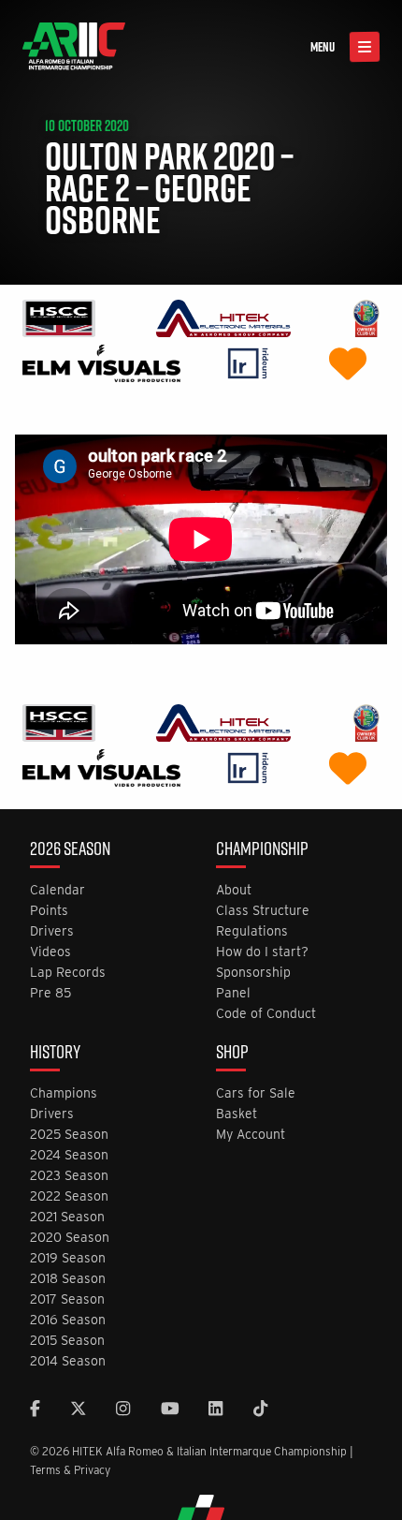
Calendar (57, 890)
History (55, 1053)
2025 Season (69, 1135)
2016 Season (68, 1320)
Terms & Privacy (70, 1470)
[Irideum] (248, 366)
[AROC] (366, 321)
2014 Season (68, 1361)
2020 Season (69, 1238)
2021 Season (67, 1217)
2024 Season (69, 1155)
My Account (250, 1135)
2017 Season (67, 1299)
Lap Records (68, 973)
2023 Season (69, 1176)
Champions (63, 1093)
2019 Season (68, 1258)
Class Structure (262, 911)
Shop (232, 1053)
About (233, 890)
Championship (262, 850)
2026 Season (70, 850)
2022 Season (69, 1196)
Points (49, 911)
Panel (233, 993)
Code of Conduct (266, 1014)
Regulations (252, 931)
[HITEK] (223, 321)
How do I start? (262, 952)
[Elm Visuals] (101, 366)
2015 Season (67, 1341)
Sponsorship (253, 973)
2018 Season (68, 1279)
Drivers (52, 931)
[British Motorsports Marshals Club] (348, 366)
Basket (236, 1114)
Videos (50, 952)
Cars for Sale (255, 1093)
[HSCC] (58, 321)
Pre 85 (50, 993)
